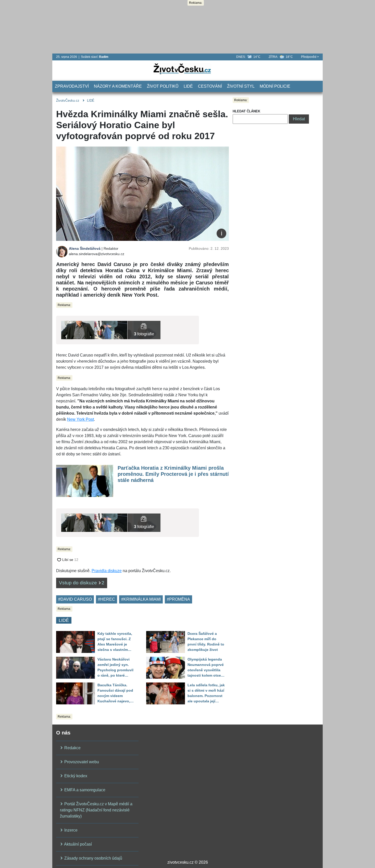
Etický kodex (75, 776)
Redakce (72, 748)
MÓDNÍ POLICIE (275, 86)
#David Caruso (75, 599)
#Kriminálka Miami (141, 599)
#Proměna (178, 599)
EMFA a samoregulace (84, 790)
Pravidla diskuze (107, 571)
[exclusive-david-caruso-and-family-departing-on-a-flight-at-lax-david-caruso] (110, 329)
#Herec (106, 599)
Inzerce (70, 830)
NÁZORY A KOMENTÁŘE (118, 86)
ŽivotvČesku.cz (67, 100)
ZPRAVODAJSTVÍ (72, 86)
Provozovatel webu (81, 762)
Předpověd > (310, 57)
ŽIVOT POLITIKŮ (163, 86)
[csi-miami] (77, 329)
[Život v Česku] (182, 69)
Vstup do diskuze (81, 582)
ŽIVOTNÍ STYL (241, 86)
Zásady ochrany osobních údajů (92, 858)
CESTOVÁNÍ (210, 86)
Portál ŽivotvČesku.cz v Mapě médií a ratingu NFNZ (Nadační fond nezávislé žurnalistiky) (96, 810)
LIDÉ (188, 86)
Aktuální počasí (77, 844)
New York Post (80, 419)
